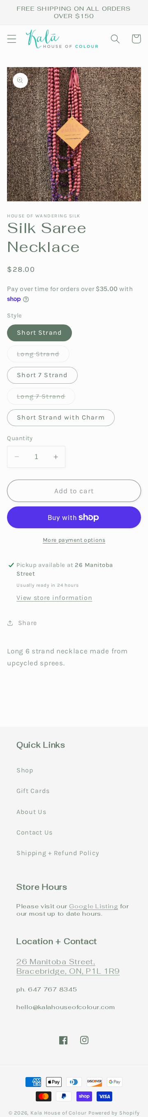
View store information (54, 598)
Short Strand (39, 332)
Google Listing (93, 906)
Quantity (20, 438)
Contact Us (34, 832)
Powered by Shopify (114, 1113)
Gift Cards (33, 791)
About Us (31, 812)
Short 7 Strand (42, 375)
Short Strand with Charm (60, 417)
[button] (11, 38)
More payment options (74, 539)
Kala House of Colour (58, 1113)
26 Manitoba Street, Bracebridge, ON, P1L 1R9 (68, 966)
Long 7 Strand (46, 398)
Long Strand (43, 356)
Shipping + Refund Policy (57, 853)
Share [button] (27, 623)
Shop (24, 770)
